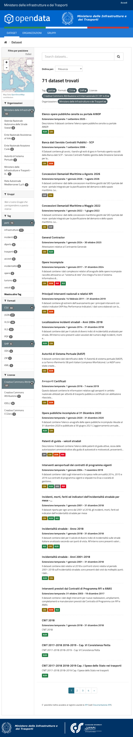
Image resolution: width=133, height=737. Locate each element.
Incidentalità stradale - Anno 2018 (62, 529)
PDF (57, 283)
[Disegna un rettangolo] (29, 62)
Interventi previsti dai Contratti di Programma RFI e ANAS (77, 588)
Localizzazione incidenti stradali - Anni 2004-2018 (72, 322)
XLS (63, 283)
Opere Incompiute (52, 262)
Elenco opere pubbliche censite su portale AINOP (71, 114)
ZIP (44, 454)
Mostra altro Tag (12, 294)
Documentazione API (102, 704)
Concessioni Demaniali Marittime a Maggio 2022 (71, 206)
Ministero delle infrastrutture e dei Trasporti (36, 5)
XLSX (45, 131)
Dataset (12, 33)
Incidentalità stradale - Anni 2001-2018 (66, 557)
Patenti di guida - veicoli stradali (61, 441)
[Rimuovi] (54, 90)
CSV (51, 131)
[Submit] (118, 57)
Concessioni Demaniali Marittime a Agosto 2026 (71, 174)
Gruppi (51, 33)
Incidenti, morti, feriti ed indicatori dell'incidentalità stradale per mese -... (80, 498)
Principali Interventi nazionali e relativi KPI (67, 294)
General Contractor (53, 237)
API (86, 704)
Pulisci (28, 54)
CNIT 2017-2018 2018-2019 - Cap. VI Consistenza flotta (76, 645)
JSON (51, 163)
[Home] (5, 42)
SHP (44, 195)
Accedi (124, 2)
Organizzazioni (32, 33)
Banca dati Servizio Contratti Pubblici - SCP (68, 142)
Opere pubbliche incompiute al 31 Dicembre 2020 (71, 413)
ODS (57, 486)
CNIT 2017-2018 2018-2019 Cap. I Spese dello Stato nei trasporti (81, 665)
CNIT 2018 (48, 620)
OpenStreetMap (18, 94)
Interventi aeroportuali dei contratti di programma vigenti (77, 465)
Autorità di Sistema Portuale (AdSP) (63, 354)
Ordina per (47, 69)
